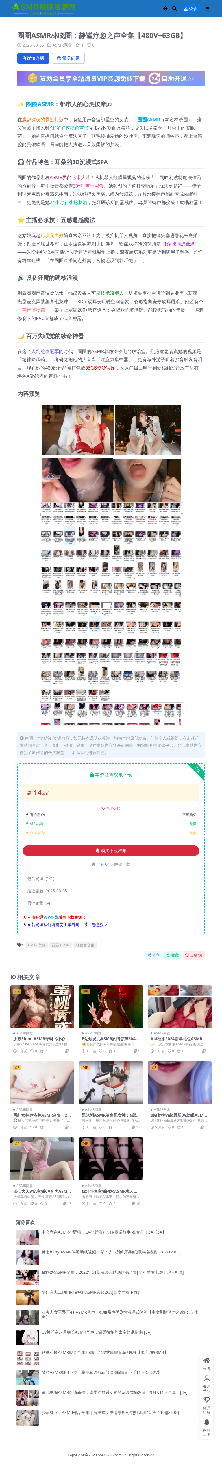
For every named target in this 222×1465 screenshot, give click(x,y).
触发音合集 (85, 945)
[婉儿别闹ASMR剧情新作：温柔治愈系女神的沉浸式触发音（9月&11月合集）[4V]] (27, 1397)
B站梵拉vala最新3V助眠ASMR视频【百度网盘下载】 (178, 1117)
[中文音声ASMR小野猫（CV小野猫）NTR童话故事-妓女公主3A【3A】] (27, 1237)
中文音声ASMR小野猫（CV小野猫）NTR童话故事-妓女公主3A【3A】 (104, 1232)
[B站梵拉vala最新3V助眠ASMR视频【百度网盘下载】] (180, 1082)
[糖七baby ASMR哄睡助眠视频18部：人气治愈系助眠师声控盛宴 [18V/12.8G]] (27, 1257)
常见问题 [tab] (71, 58)
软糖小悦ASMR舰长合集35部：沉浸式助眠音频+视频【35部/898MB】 (105, 1352)
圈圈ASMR (40, 104)
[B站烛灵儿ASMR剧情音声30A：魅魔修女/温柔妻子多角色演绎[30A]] (111, 1006)
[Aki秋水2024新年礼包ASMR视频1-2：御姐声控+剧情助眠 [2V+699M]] (180, 1006)
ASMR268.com (109, 1455)
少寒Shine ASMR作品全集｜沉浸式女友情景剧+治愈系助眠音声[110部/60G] (110, 1412)
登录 (193, 9)
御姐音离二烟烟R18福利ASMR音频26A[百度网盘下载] (90, 1292)
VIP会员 (50, 917)
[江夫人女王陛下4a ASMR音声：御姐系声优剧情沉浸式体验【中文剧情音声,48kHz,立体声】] (27, 1317)
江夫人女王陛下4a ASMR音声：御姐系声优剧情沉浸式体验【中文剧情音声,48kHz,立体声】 (120, 1314)
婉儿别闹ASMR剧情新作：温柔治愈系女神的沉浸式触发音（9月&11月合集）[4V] (115, 1392)
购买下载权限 (114, 850)
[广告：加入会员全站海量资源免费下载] (111, 80)
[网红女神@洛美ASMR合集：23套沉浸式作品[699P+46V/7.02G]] (42, 1082)
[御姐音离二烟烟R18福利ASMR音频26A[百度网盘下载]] (27, 1297)
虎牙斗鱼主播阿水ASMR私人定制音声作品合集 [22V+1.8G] (110, 1193)
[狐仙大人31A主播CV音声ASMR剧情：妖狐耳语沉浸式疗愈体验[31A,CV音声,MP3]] (42, 1158)
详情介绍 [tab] (35, 58)
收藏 (175, 955)
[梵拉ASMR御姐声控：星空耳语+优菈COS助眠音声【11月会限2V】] (27, 1377)
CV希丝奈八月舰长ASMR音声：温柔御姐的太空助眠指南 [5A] (97, 1332)
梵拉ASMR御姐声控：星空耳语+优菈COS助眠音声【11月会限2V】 (102, 1372)
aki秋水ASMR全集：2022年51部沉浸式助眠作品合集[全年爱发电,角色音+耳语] (113, 1272)
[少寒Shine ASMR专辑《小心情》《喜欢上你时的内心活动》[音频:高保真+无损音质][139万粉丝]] (42, 1006)
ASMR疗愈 (36, 945)
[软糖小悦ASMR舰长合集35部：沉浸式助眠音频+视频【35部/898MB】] (27, 1357)
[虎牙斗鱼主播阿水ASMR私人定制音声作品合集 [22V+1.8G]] (111, 1158)
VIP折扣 (114, 808)
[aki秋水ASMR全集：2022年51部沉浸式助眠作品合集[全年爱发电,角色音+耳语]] (27, 1277)
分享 (156, 955)
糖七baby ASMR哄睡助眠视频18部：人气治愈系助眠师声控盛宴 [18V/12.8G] (111, 1252)
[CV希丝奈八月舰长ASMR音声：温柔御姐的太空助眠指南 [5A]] (27, 1337)
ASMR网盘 (62, 45)
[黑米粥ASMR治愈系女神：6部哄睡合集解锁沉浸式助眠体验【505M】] (111, 1082)
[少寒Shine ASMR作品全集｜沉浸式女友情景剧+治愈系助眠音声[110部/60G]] (27, 1418)
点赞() (196, 955)
